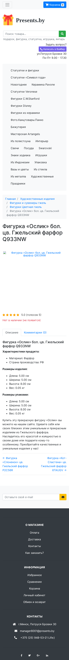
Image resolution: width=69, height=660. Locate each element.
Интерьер (42, 141)
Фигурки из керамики (25, 112)
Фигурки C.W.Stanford (25, 98)
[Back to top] (61, 644)
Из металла (18, 176)
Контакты (34, 546)
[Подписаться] (62, 497)
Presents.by (30, 20)
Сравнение (34, 581)
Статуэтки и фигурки (25, 70)
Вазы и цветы (20, 169)
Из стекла (40, 169)
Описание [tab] (11, 332)
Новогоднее (19, 84)
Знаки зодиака (20, 155)
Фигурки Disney (21, 105)
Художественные (42, 176)
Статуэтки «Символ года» (28, 77)
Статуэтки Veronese (24, 91)
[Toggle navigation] (7, 4)
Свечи (15, 148)
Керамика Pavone (43, 84)
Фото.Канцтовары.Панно (27, 120)
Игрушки (41, 155)
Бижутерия (18, 127)
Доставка (34, 539)
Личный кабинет (34, 595)
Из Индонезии (20, 162)
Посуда (29, 148)
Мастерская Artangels (25, 134)
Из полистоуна (20, 141)
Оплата (34, 532)
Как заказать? (34, 552)
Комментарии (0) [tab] (35, 332)
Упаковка (40, 162)
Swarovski (45, 148)
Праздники (18, 183)
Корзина (56, 4)
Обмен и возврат (34, 602)
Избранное (34, 575)
